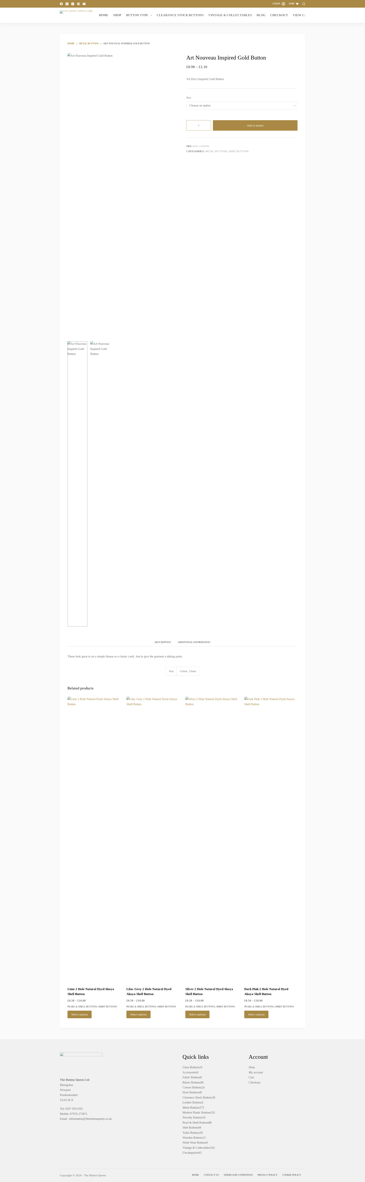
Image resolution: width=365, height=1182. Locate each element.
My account (256, 1072)
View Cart (302, 15)
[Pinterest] (78, 3)
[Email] (84, 3)
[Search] (303, 3)
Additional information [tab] (194, 642)
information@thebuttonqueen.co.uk (90, 1118)
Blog (261, 15)
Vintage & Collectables (230, 15)
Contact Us (211, 1175)
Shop (117, 15)
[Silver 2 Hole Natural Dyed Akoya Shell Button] (212, 839)
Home (103, 15)
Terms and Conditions (238, 1175)
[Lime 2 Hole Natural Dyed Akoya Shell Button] (94, 839)
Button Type (137, 15)
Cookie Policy (291, 1175)
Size (188, 97)
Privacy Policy (268, 1175)
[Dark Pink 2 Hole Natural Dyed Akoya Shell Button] (271, 839)
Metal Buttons (216, 151)
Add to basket (255, 125)
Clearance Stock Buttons (180, 15)
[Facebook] (61, 3)
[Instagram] (72, 3)
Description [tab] (163, 642)
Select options (79, 1014)
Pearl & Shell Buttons (82, 1006)
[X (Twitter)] (67, 3)
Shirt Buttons (239, 151)
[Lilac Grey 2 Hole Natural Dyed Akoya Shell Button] (153, 839)
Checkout (279, 15)
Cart (251, 1077)
